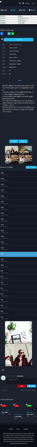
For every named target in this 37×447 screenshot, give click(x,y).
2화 (4, 312)
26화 (4, 173)
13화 (4, 248)
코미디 (15, 414)
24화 (4, 185)
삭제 (21, 386)
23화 (4, 191)
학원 (23, 414)
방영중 (5, 10)
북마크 (33, 10)
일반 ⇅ (34, 167)
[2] (18, 376)
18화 (4, 220)
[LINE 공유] (12, 33)
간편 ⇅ (28, 167)
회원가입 (27, 3)
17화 (4, 225)
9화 (4, 271)
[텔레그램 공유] (9, 33)
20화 (4, 208)
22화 (4, 196)
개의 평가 (4, 390)
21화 (4, 202)
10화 (4, 266)
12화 (4, 254)
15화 (4, 237)
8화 (4, 277)
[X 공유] (5, 33)
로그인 (33, 3)
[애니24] (7, 3)
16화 (4, 231)
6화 (4, 289)
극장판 (23, 10)
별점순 (34, 390)
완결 (14, 10)
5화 (4, 295)
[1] (17, 376)
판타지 (7, 410)
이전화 (15, 141)
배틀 (10, 410)
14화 (4, 243)
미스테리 (20, 414)
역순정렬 (28, 390)
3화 (4, 306)
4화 (4, 300)
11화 (4, 260)
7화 (4, 283)
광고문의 (26, 429)
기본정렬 (22, 390)
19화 (4, 214)
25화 (4, 179)
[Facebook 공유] (1, 33)
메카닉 (30, 412)
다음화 (22, 141)
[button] (34, 409)
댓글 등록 (31, 386)
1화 (4, 318)
